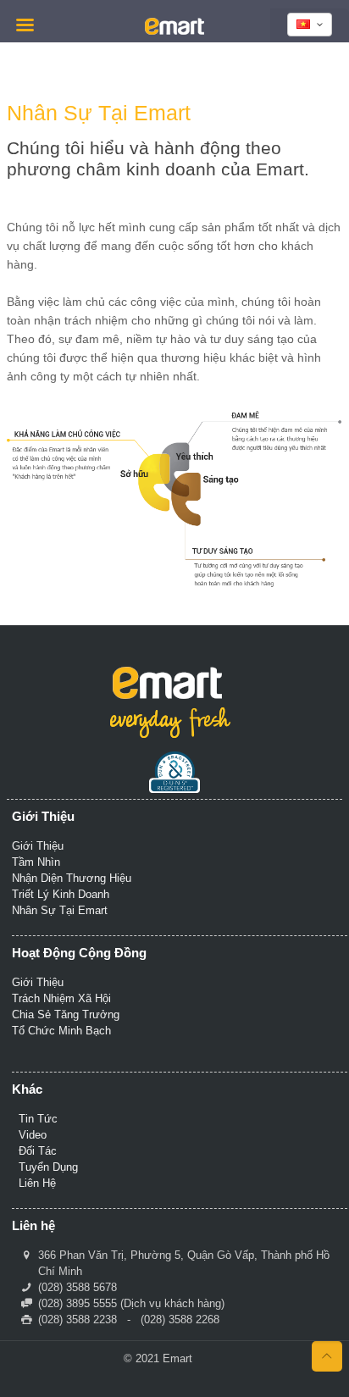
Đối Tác (38, 1151)
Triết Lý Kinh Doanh (60, 894)
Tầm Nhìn (36, 862)
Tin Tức (38, 1118)
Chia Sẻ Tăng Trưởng (65, 1014)
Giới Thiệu (38, 846)
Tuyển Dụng (48, 1167)
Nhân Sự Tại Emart (60, 910)
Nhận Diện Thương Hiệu (71, 878)
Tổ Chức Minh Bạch (61, 1030)
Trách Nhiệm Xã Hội (61, 998)
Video (33, 1134)
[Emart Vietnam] (174, 25)
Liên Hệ (37, 1183)
